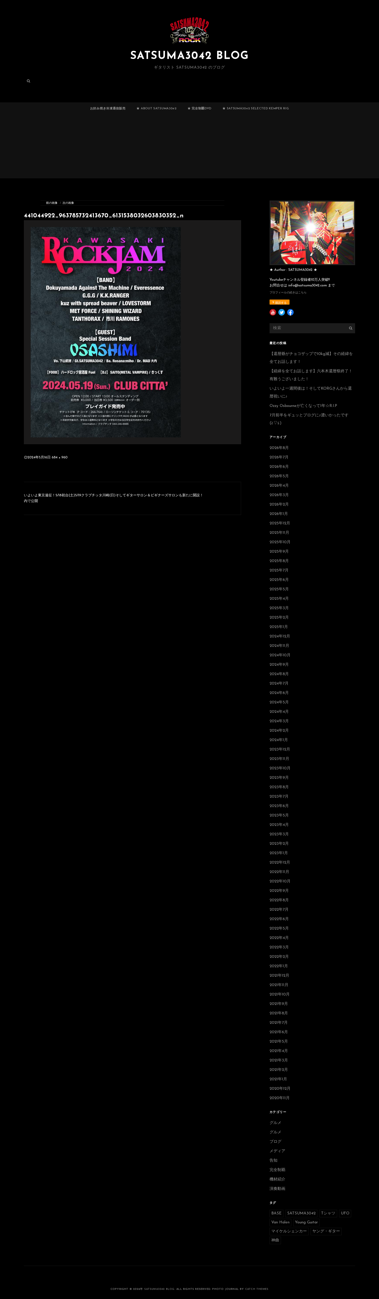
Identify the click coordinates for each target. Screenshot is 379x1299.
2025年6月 (279, 580)
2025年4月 (279, 599)
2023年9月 (279, 778)
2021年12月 (279, 976)
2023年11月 (279, 759)
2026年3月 (279, 495)
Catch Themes (256, 1289)
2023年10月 (280, 768)
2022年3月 (279, 947)
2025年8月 (279, 561)
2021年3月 (279, 1061)
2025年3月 (279, 608)
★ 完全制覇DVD (199, 108)
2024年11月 (279, 646)
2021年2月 (279, 1070)
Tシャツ (328, 1214)
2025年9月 (279, 552)
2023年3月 (279, 834)
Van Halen (280, 1222)
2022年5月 (279, 929)
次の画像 (68, 203)
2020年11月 (280, 1098)
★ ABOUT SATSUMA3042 (156, 108)
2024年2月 (279, 731)
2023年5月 (279, 816)
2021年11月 (279, 985)
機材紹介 (277, 1180)
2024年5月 (279, 703)
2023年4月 (279, 825)
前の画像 (51, 203)
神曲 (275, 1240)
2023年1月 (279, 853)
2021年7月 (279, 1023)
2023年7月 (279, 797)
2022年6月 (279, 919)
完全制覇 (277, 1170)
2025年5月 (279, 589)
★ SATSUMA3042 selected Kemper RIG (255, 108)
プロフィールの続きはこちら (288, 292)
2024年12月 (280, 637)
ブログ (275, 1142)
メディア (277, 1151)
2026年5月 (279, 476)
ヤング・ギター (326, 1231)
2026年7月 (279, 458)
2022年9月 (279, 891)
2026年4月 (279, 486)
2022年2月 (279, 957)
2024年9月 (279, 665)
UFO (345, 1214)
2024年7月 (279, 684)
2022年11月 (279, 872)
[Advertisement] (189, 148)
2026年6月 (279, 467)
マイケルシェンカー (289, 1231)
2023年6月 (279, 806)
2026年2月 (279, 505)
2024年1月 (279, 740)
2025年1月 (279, 627)
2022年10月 (280, 882)
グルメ (275, 1123)
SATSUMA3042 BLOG (189, 56)
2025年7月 (279, 571)
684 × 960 (60, 457)
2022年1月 (279, 966)
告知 (273, 1161)
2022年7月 (279, 910)
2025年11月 (279, 533)
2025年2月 (279, 618)
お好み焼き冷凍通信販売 (108, 108)
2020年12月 (280, 1089)
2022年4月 (279, 938)
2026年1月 (279, 514)
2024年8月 (279, 674)
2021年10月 (280, 995)
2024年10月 (280, 655)
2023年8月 (279, 787)
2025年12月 (280, 523)
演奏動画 (277, 1189)
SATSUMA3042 (301, 1214)
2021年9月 (279, 1004)
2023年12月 (280, 750)
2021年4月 (279, 1051)
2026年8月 (279, 448)
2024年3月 (279, 721)
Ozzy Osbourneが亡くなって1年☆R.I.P (303, 406)
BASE (276, 1214)
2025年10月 (280, 542)
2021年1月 (278, 1079)
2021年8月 (279, 1013)
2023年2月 (279, 844)
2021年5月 (279, 1042)
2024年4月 (279, 712)
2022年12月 (280, 863)
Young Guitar (306, 1222)
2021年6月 (279, 1032)
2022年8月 (279, 900)
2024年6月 (279, 693)
